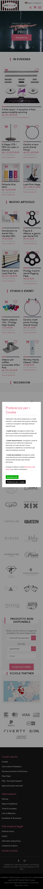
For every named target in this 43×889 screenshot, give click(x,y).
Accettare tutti (12, 477)
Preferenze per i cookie (15, 482)
